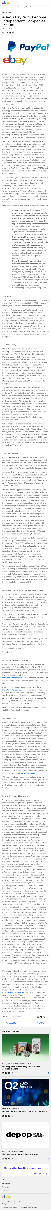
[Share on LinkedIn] (3, 33)
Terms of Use (6, 1207)
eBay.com (5, 1180)
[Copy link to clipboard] (13, 32)
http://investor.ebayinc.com (14, 678)
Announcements (14, 1017)
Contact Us (6, 1191)
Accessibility (23, 1207)
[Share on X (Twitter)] (10, 33)
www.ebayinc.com (29, 773)
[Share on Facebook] (7, 33)
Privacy (14, 1207)
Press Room (6, 1183)
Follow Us (5, 1187)
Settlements (33, 1207)
